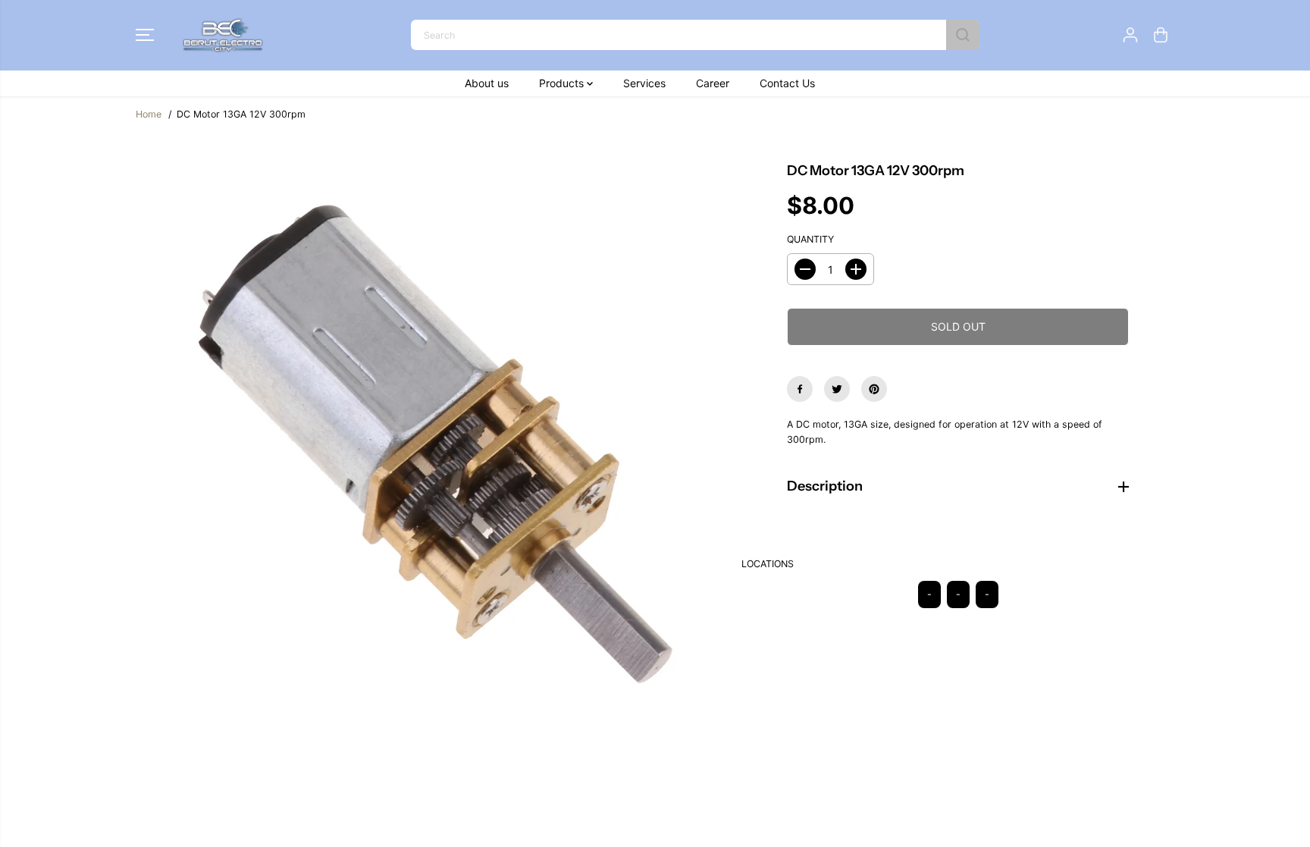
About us (487, 83)
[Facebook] (800, 389)
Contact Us (787, 83)
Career (712, 83)
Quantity (810, 239)
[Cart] (1160, 35)
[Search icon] (962, 35)
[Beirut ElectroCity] (223, 35)
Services (644, 83)
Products (563, 83)
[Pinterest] (874, 389)
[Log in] (1130, 35)
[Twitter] (837, 389)
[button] (145, 35)
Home (148, 114)
